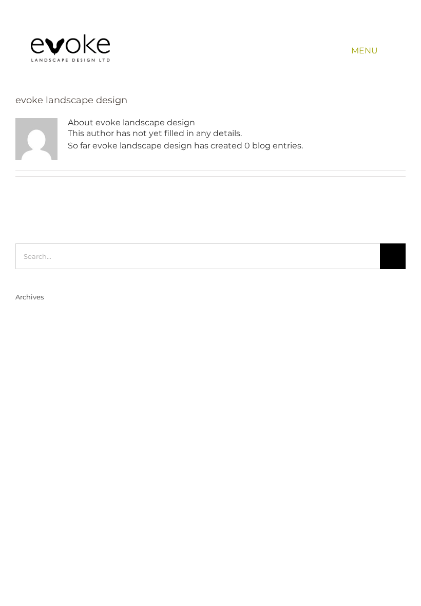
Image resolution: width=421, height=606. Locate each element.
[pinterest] (358, 24)
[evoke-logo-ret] (70, 38)
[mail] (388, 24)
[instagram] (373, 24)
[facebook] (343, 24)
